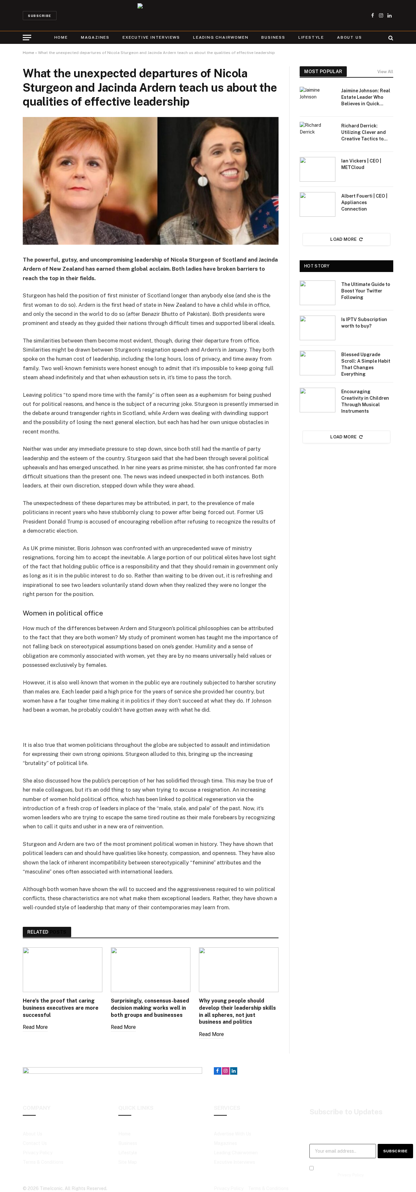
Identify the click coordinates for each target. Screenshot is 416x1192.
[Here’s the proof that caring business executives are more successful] (62, 969)
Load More (343, 239)
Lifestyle (311, 37)
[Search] (390, 37)
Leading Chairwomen (220, 37)
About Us (349, 37)
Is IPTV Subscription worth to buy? (364, 323)
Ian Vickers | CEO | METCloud (361, 164)
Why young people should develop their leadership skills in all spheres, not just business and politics (237, 1011)
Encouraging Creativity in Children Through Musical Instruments (365, 401)
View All (385, 71)
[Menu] (27, 37)
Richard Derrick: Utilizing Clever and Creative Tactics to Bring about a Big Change (363, 132)
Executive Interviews (151, 37)
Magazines (95, 37)
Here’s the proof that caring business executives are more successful (60, 1008)
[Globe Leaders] (208, 15)
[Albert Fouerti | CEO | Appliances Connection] (317, 204)
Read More (35, 1027)
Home (61, 37)
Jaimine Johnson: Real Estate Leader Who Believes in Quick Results (365, 97)
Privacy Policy (351, 1175)
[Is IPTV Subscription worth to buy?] (317, 328)
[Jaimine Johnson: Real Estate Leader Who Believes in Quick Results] (317, 99)
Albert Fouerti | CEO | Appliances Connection (364, 202)
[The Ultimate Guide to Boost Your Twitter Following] (317, 292)
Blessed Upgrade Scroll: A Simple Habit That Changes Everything (365, 364)
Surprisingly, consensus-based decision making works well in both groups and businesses (150, 1008)
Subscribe (39, 16)
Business (273, 37)
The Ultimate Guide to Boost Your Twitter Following (365, 291)
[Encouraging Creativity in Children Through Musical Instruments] (317, 400)
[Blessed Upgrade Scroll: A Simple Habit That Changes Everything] (317, 363)
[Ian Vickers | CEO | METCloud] (317, 169)
